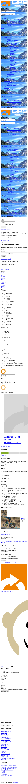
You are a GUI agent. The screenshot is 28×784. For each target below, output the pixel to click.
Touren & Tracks (8, 37)
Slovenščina (4, 288)
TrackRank (6, 331)
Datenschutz (4, 774)
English (2, 275)
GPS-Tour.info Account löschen (15, 24)
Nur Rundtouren (10, 359)
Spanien (3, 446)
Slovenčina (3, 286)
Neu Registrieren (8, 96)
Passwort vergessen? (6, 229)
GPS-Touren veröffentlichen (14, 21)
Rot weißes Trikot (11, 85)
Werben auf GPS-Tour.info (7, 775)
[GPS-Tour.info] (14, 5)
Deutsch (3, 274)
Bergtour (12, 51)
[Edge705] (10, 520)
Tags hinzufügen (5, 554)
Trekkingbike (13, 50)
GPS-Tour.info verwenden (13, 19)
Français (3, 278)
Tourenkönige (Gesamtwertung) (8, 765)
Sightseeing (13, 68)
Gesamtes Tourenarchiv (13, 43)
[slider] (15, 343)
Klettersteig (13, 54)
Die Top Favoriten (11, 41)
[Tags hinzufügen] (14, 556)
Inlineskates (13, 64)
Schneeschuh (13, 55)
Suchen (8, 39)
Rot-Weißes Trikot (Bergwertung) (9, 768)
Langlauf (12, 58)
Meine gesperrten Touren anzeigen (14, 365)
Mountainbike (13, 44)
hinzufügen (3, 558)
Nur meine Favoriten (11, 360)
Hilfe (5, 18)
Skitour (7, 310)
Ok (2, 691)
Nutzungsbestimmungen (7, 770)
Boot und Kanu (14, 69)
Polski (2, 283)
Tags (10, 554)
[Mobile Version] (3, 455)
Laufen (11, 61)
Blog (5, 93)
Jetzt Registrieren (5, 240)
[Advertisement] (14, 706)
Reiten (11, 72)
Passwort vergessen (11, 25)
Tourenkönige (10, 82)
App (5, 86)
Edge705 (23, 518)
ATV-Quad (12, 67)
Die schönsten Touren (12, 40)
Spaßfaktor (6, 349)
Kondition (6, 353)
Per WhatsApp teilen (16, 541)
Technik (6, 357)
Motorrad (12, 65)
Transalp (12, 46)
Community (7, 81)
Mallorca (8, 446)
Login (2, 28)
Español (3, 276)
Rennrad (12, 48)
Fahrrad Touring (14, 47)
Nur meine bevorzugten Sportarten (14, 363)
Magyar (2, 279)
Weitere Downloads (6, 667)
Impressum (9, 92)
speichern (15, 558)
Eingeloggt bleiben (8, 224)
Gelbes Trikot (10, 83)
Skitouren (12, 57)
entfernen (10, 558)
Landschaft (6, 344)
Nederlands (3, 282)
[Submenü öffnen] (19, 43)
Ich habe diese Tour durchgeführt (10, 672)
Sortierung (11, 392)
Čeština (2, 272)
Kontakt (9, 90)
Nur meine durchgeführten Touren (14, 362)
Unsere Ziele (10, 89)
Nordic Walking (14, 62)
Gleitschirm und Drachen (16, 71)
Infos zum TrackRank (12, 22)
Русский (3, 285)
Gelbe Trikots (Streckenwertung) (9, 767)
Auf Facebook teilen (6, 541)
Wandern (12, 53)
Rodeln (12, 60)
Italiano (2, 281)
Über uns (6, 88)
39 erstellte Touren (5, 534)
